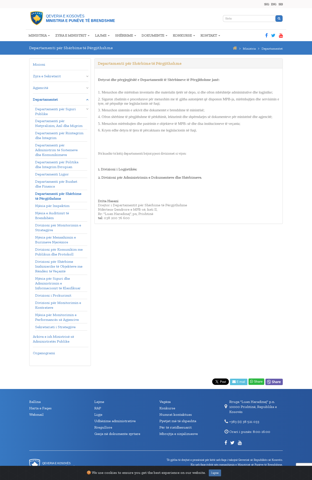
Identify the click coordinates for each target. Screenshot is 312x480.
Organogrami (44, 353)
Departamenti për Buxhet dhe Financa (56, 183)
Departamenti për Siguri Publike (55, 111)
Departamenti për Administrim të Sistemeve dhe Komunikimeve (56, 150)
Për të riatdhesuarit (175, 427)
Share (258, 381)
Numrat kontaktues (175, 414)
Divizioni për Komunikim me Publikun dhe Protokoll (59, 251)
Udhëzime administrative (115, 421)
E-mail (240, 381)
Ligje (98, 414)
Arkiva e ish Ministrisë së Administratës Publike (53, 338)
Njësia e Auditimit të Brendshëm (52, 215)
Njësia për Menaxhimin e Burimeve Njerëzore (55, 239)
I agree (215, 473)
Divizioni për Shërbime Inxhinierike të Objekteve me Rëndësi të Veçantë (58, 266)
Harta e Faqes (40, 408)
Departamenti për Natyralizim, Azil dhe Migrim (58, 123)
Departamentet (45, 99)
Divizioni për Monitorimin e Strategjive (58, 227)
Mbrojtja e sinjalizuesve (178, 434)
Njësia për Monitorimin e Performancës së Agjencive (57, 317)
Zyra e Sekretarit (47, 76)
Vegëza (165, 402)
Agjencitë (40, 88)
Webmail (36, 414)
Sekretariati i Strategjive (55, 327)
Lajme (99, 402)
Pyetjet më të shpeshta (177, 421)
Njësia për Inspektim (52, 206)
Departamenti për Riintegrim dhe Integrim (59, 135)
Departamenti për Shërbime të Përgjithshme (58, 196)
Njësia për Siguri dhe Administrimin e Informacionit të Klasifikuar (58, 283)
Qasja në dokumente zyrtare (117, 434)
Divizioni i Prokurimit (53, 295)
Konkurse (167, 408)
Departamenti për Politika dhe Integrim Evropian (56, 164)
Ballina (35, 402)
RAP (97, 408)
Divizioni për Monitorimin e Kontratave (58, 305)
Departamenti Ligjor (52, 174)
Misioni (39, 64)
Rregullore (103, 427)
